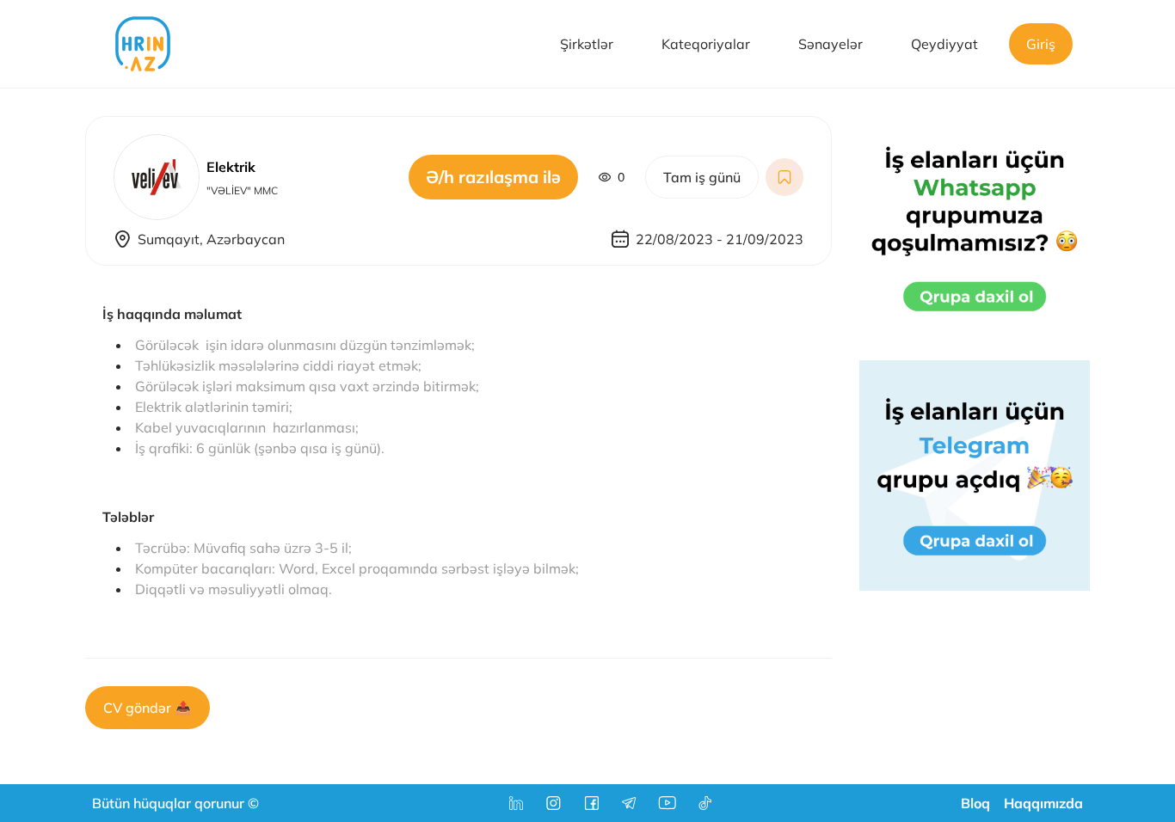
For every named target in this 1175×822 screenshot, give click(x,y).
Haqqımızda (1043, 803)
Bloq (975, 803)
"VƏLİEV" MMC (242, 190)
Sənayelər (830, 43)
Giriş (1040, 43)
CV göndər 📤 (147, 707)
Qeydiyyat (944, 43)
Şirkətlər (586, 43)
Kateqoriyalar (705, 43)
